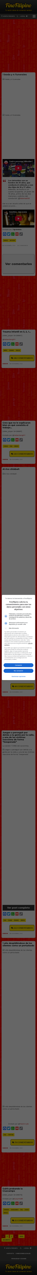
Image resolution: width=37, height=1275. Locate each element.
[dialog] (18, 637)
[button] (18, 628)
